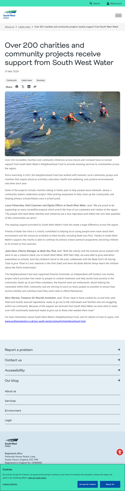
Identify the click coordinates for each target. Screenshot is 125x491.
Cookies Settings (10, 484)
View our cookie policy (37, 477)
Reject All (110, 484)
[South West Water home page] (10, 15)
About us (9, 26)
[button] (120, 452)
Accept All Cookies (87, 484)
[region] (62, 477)
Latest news (24, 26)
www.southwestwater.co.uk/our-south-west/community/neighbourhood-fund (45, 321)
